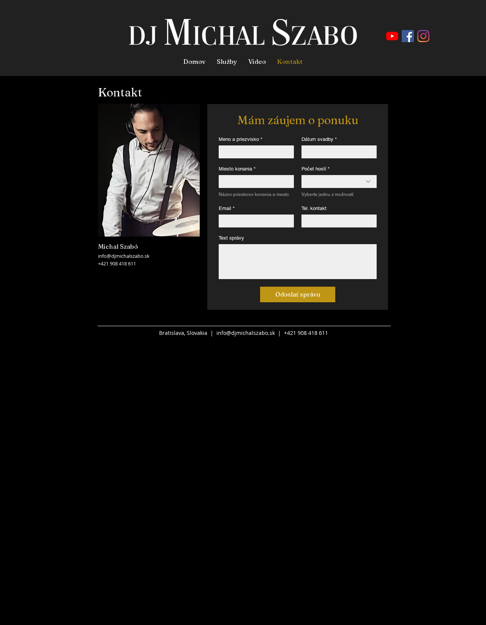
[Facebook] (408, 36)
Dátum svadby (319, 139)
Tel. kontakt (314, 208)
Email (227, 208)
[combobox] (339, 181)
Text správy (231, 238)
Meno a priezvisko (240, 139)
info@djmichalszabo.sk (124, 256)
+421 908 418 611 (117, 263)
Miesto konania (237, 169)
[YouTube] (392, 36)
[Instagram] (423, 36)
